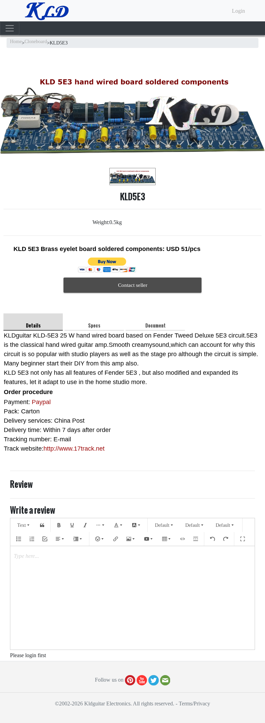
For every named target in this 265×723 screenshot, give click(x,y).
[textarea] (132, 598)
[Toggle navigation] (9, 28)
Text (21, 525)
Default (162, 525)
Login (238, 11)
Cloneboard (35, 41)
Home (16, 41)
